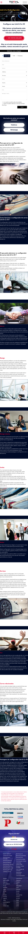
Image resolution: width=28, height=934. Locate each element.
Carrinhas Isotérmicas (19, 863)
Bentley (5, 887)
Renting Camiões (20, 859)
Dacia (4, 889)
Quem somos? (7, 853)
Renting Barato (7, 862)
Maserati (18, 880)
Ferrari (5, 894)
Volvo (17, 902)
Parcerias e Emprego (5, 919)
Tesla (17, 900)
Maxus (5, 904)
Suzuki (18, 898)
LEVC (17, 905)
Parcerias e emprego (19, 873)
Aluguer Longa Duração (20, 866)
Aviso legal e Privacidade (16, 919)
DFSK (4, 891)
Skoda (17, 891)
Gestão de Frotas (7, 855)
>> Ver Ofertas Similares (14, 38)
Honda (5, 896)
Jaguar (5, 898)
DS (4, 893)
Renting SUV (19, 857)
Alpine (5, 882)
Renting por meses (21, 861)
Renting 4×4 (19, 853)
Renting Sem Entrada (6, 858)
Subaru (18, 896)
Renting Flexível (7, 860)
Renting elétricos (7, 869)
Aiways (5, 878)
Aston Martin (6, 884)
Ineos (17, 904)
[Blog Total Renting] (16, 849)
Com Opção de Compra (20, 870)
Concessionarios (20, 875)
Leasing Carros (7, 871)
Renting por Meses (8, 864)
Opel (17, 887)
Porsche (18, 889)
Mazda (18, 882)
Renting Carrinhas (21, 855)
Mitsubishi (19, 885)
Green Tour (6, 905)
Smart (17, 893)
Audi (4, 885)
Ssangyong (19, 894)
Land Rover (19, 878)
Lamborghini (6, 902)
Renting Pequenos (8, 868)
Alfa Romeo (6, 880)
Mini (17, 884)
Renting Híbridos (7, 866)
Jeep (4, 900)
